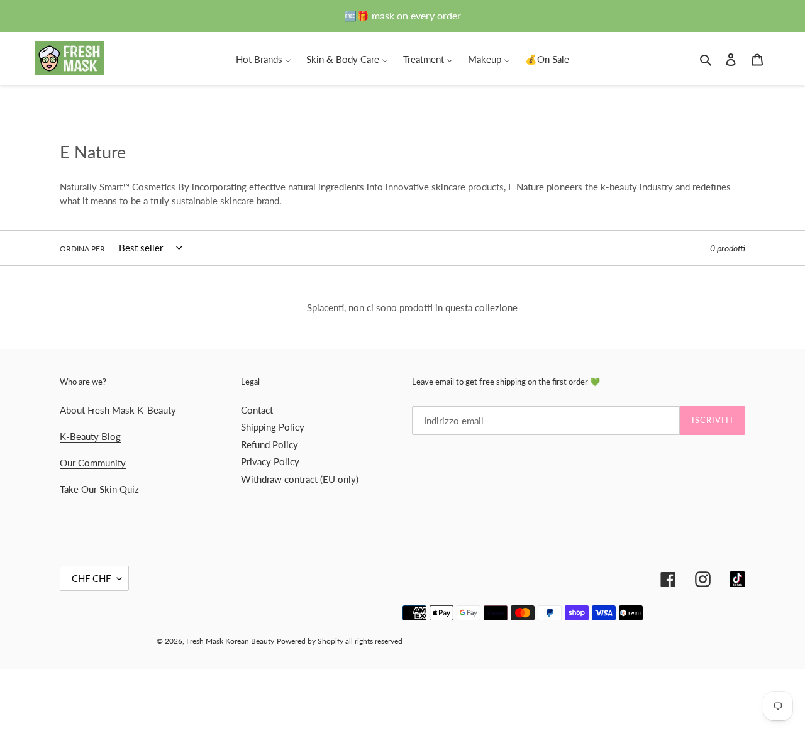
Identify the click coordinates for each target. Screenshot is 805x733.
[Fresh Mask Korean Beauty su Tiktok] (737, 579)
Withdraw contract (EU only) (299, 479)
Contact (257, 410)
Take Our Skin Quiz (99, 489)
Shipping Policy (272, 427)
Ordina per (82, 248)
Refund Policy (269, 444)
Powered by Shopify (310, 641)
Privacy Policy (270, 461)
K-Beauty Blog (90, 436)
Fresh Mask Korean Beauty (230, 641)
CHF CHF (91, 578)
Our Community (93, 462)
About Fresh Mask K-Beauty (118, 410)
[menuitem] (263, 58)
